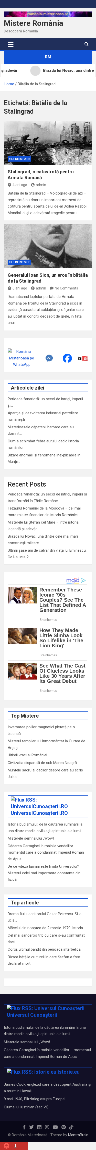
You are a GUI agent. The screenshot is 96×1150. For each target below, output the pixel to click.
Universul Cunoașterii (32, 1015)
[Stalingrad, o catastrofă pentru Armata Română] (48, 143)
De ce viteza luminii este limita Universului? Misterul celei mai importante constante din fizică (44, 873)
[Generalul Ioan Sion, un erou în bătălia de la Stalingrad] (48, 246)
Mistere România (33, 23)
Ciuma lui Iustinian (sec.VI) (26, 1107)
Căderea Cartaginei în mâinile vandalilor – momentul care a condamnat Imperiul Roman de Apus (46, 852)
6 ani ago (20, 288)
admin (41, 185)
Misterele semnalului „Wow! (31, 838)
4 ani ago (20, 185)
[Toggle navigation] (10, 44)
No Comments (66, 288)
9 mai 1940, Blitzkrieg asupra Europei (34, 1099)
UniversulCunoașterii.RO (39, 813)
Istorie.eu (69, 1072)
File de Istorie (19, 159)
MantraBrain (78, 1135)
